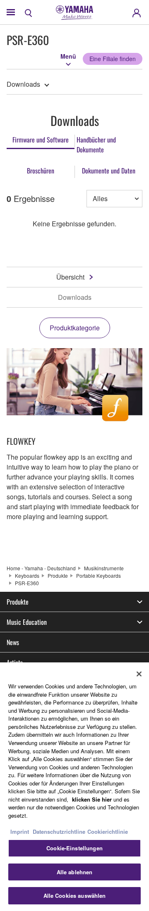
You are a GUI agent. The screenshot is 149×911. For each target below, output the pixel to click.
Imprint (19, 831)
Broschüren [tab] (40, 171)
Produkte (58, 575)
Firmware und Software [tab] (40, 140)
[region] (74, 786)
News (13, 642)
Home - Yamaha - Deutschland (41, 568)
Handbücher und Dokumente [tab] (96, 144)
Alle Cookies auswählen (74, 895)
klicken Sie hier (92, 799)
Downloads (23, 84)
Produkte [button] (18, 602)
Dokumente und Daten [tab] (108, 171)
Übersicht (70, 277)
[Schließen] (139, 674)
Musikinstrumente (104, 568)
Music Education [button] (27, 622)
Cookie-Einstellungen (74, 848)
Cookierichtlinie (107, 831)
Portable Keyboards (98, 575)
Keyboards (27, 575)
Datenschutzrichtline (59, 831)
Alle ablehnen (75, 872)
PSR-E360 (27, 582)
